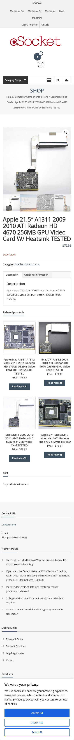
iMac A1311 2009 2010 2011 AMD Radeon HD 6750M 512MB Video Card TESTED (19, 440)
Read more (18, 386)
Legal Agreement (15, 653)
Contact (10, 660)
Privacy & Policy (14, 639)
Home (9, 96)
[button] (65, 132)
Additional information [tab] (36, 274)
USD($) (45, 24)
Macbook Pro (17, 11)
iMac (61, 11)
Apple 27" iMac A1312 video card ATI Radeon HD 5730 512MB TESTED (55, 438)
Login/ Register (30, 24)
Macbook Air (34, 11)
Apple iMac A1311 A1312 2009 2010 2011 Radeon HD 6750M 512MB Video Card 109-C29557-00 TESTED (19, 366)
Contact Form (9, 524)
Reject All (37, 732)
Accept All (37, 713)
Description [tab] (12, 274)
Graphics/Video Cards (27, 264)
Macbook (50, 11)
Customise (37, 722)
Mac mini (37, 17)
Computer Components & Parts (31, 96)
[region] (37, 709)
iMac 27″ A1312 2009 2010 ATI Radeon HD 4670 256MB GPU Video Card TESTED (55, 365)
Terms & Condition (16, 646)
